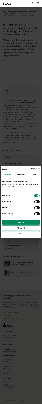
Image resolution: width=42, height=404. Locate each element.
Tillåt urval (21, 228)
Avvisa (21, 234)
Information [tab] (21, 174)
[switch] (37, 201)
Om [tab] (34, 174)
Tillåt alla (21, 222)
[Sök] (33, 3)
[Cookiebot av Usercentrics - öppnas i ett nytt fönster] (31, 169)
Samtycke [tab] (7, 174)
